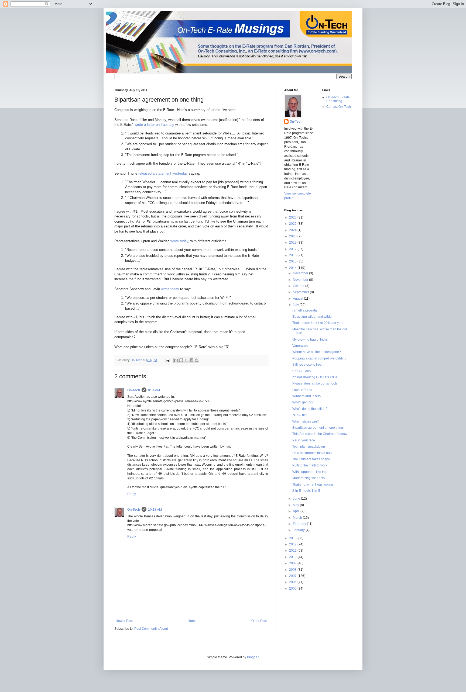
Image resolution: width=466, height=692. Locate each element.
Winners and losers (306, 396)
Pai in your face (303, 440)
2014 (293, 268)
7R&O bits (299, 415)
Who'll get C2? (303, 402)
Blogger (252, 657)
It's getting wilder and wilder (312, 317)
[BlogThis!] (181, 360)
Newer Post (124, 621)
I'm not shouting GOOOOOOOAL (316, 377)
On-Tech (133, 390)
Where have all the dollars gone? (316, 352)
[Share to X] (186, 360)
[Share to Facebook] (191, 360)
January (299, 530)
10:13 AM (155, 509)
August (298, 298)
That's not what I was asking (312, 484)
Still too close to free (307, 364)
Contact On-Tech (338, 107)
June (297, 498)
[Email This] (176, 360)
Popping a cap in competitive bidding (319, 358)
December (301, 273)
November (301, 280)
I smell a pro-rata (304, 310)
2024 (293, 230)
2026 (293, 217)
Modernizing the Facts (308, 478)
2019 (293, 242)
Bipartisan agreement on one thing (317, 428)
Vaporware (300, 346)
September (301, 292)
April (296, 511)
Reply (131, 494)
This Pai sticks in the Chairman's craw (319, 434)
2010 (293, 557)
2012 (293, 544)
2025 (293, 224)
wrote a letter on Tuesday (154, 125)
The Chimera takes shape (311, 459)
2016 (293, 255)
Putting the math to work (309, 465)
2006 (293, 582)
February (300, 524)
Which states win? (305, 421)
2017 (293, 249)
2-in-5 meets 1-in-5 (306, 491)
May (296, 505)
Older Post (259, 621)
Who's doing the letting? (309, 409)
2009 (293, 563)
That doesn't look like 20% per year (318, 323)
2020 (293, 236)
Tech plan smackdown (308, 446)
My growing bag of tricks (310, 339)
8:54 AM (154, 390)
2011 (293, 550)
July (296, 305)
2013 (293, 538)
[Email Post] (167, 360)
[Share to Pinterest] (196, 360)
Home (192, 621)
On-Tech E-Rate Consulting (338, 99)
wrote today (179, 241)
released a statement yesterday (163, 173)
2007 (293, 576)
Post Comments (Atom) (151, 629)
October (299, 286)
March (298, 518)
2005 (293, 588)
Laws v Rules (302, 390)
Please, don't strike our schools (315, 383)
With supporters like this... (311, 472)
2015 (293, 261)
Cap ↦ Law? (301, 371)
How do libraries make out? (312, 453)
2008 (293, 570)
